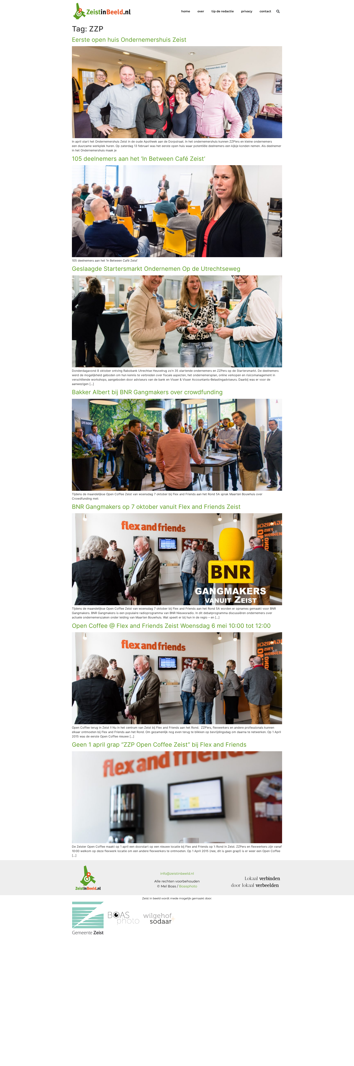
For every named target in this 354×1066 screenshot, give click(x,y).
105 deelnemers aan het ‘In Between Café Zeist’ (138, 158)
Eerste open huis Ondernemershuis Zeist (129, 39)
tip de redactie (222, 11)
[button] (278, 11)
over (200, 11)
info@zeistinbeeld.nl (177, 874)
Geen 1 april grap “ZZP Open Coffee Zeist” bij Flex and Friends (159, 744)
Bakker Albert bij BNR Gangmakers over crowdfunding (147, 392)
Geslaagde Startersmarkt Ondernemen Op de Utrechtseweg (156, 268)
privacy (246, 11)
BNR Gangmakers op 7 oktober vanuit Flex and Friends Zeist (156, 506)
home (185, 11)
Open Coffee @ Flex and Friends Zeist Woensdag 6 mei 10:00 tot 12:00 (171, 625)
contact (265, 11)
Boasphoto (188, 886)
